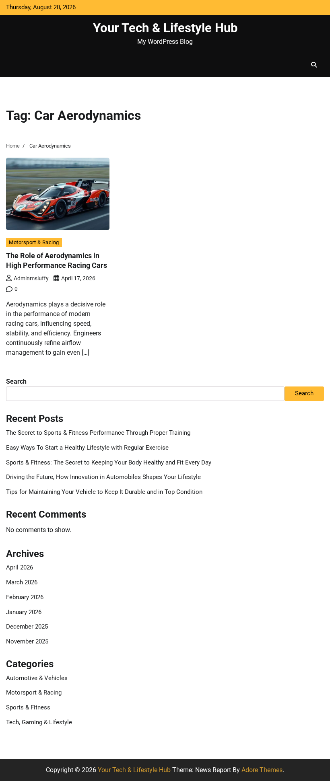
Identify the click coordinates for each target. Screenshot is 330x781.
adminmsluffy (31, 278)
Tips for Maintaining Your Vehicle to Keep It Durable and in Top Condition (104, 492)
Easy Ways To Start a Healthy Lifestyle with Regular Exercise (87, 447)
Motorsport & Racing (34, 242)
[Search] (314, 65)
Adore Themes (262, 770)
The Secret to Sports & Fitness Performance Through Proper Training (98, 433)
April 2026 (19, 567)
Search (16, 381)
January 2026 (23, 612)
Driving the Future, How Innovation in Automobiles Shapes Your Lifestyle (103, 477)
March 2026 (21, 582)
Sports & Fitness (28, 707)
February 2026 (24, 597)
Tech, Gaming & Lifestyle (39, 722)
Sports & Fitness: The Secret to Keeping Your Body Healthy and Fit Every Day (108, 462)
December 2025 (27, 626)
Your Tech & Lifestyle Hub (165, 28)
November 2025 (27, 641)
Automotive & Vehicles (37, 678)
